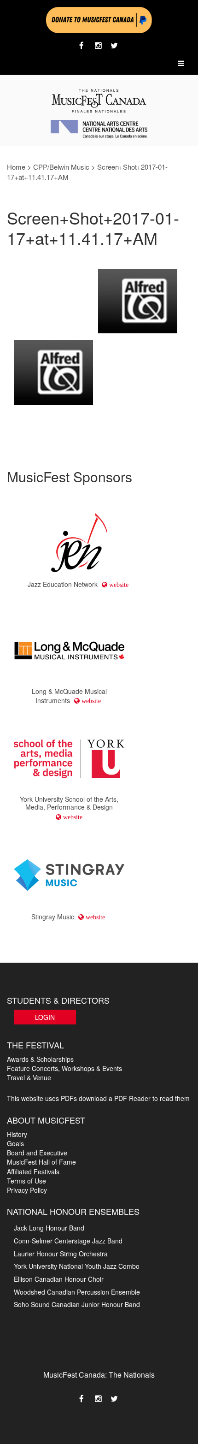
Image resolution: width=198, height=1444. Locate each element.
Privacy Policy (27, 1190)
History (17, 1134)
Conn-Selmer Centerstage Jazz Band (68, 1240)
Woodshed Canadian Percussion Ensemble (77, 1291)
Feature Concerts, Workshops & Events (64, 1068)
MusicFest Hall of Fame (41, 1161)
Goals (15, 1143)
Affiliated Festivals (33, 1171)
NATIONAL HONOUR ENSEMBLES (73, 1211)
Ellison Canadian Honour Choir (59, 1279)
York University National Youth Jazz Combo (77, 1266)
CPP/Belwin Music (61, 167)
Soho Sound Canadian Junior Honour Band (77, 1304)
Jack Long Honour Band (49, 1227)
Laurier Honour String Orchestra (61, 1253)
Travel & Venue (29, 1077)
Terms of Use (26, 1180)
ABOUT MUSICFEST (46, 1120)
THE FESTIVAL (35, 1045)
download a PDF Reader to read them (134, 1098)
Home (16, 167)
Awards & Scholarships (40, 1059)
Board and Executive (37, 1152)
